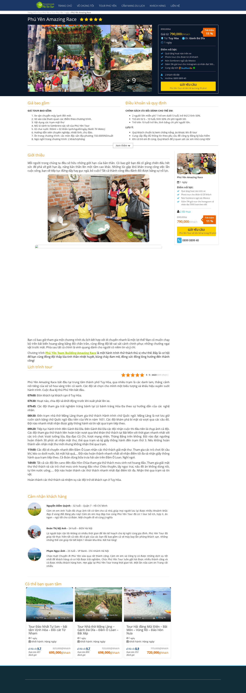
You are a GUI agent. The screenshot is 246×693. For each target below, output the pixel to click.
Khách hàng (158, 5)
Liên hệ (175, 5)
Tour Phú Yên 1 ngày (60, 12)
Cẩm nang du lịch (133, 5)
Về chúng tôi (85, 5)
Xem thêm (122, 145)
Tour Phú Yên (107, 5)
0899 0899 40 (190, 240)
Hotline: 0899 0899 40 (175, 78)
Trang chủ (65, 5)
